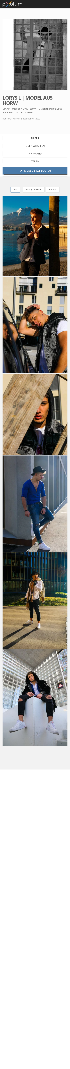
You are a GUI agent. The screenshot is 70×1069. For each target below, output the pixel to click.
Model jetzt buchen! (37, 170)
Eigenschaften (35, 145)
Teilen (35, 161)
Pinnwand (35, 153)
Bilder (35, 138)
